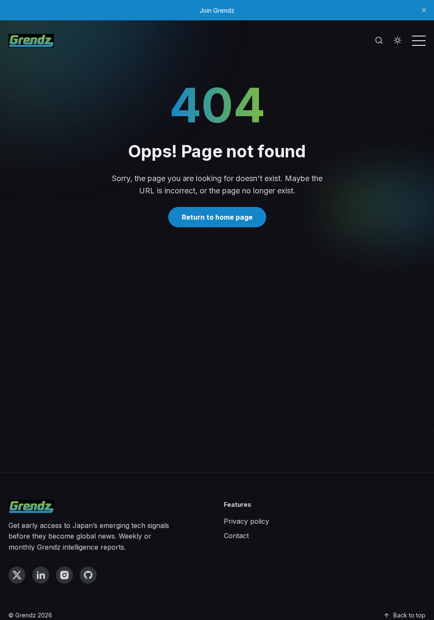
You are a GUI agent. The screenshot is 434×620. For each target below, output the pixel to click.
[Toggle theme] (397, 40)
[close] (424, 10)
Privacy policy (246, 521)
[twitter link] (16, 575)
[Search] (379, 40)
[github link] (88, 575)
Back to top (409, 615)
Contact (236, 535)
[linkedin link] (40, 575)
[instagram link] (64, 575)
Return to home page (217, 217)
